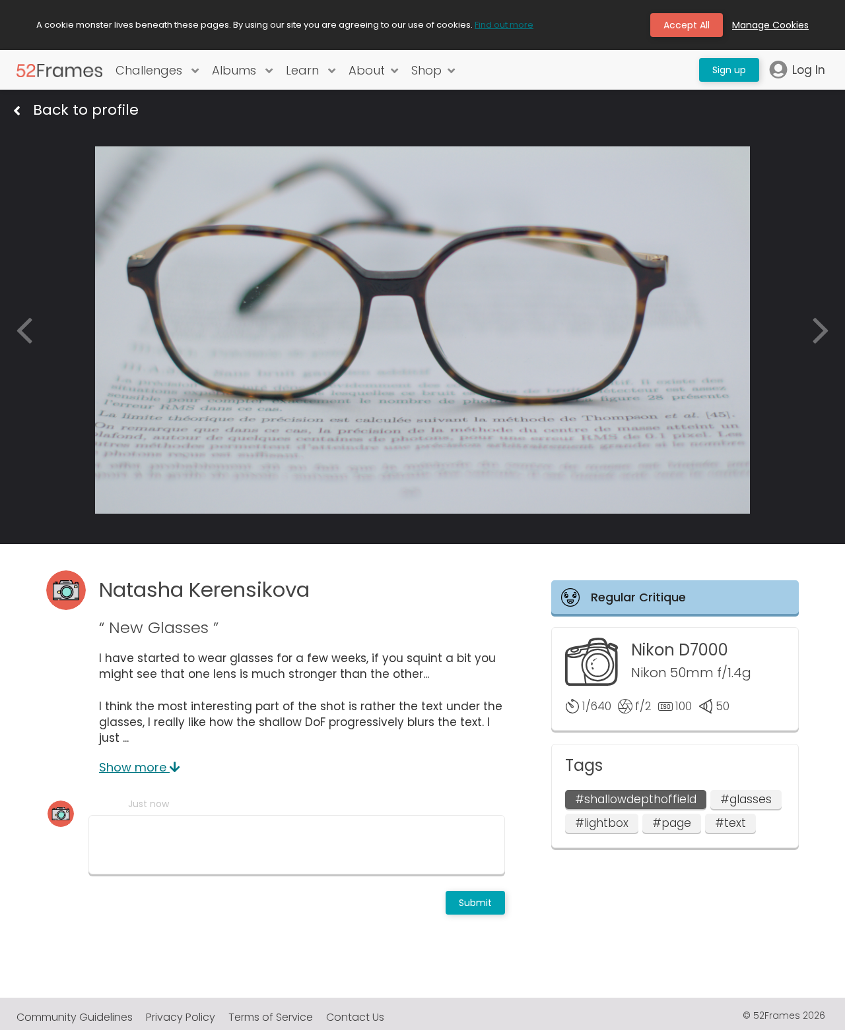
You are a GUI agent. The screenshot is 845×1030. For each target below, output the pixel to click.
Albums (235, 70)
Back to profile (86, 110)
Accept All (686, 25)
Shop (426, 70)
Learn (304, 70)
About (367, 70)
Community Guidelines (75, 1017)
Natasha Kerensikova (204, 590)
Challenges (151, 70)
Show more (134, 767)
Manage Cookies (770, 25)
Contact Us (355, 1017)
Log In (808, 70)
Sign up (729, 69)
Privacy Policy (180, 1017)
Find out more (504, 24)
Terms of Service (270, 1017)
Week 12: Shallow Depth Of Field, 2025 (231, 138)
